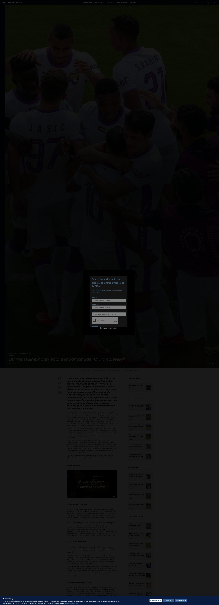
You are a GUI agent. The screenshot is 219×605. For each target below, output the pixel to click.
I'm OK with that (181, 600)
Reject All (168, 600)
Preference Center (155, 600)
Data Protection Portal (72, 603)
